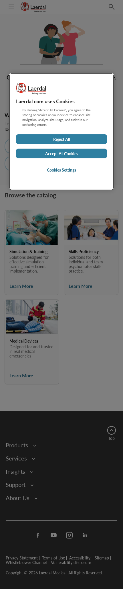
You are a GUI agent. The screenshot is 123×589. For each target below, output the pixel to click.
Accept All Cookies (61, 153)
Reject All (61, 139)
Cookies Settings (61, 170)
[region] (61, 131)
